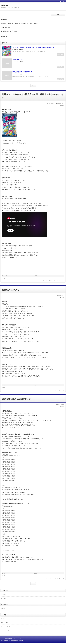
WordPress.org (5, 630)
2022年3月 (4, 598)
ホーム (33, 85)
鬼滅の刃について (6, 27)
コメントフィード (5, 626)
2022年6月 (4, 594)
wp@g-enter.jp (61, 280)
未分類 (21, 49)
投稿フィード (4, 622)
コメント (46, 280)
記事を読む (60, 54)
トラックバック (53, 280)
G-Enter (4, 5)
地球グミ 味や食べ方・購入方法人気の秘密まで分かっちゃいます (20, 23)
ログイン (3, 618)
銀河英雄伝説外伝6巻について (10, 31)
